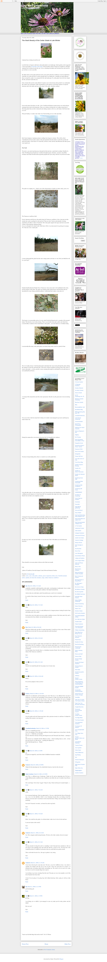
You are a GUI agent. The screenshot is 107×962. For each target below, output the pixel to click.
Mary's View (78, 566)
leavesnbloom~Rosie (80, 555)
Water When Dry (79, 768)
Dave (26, 627)
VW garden (77, 762)
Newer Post (25, 944)
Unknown (27, 765)
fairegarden (77, 453)
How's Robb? (78, 512)
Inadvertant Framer (79, 528)
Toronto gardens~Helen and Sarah (79, 738)
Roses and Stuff (78, 654)
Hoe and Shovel (78, 510)
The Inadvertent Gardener (78, 723)
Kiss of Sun (77, 551)
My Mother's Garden (80, 589)
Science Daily (78, 656)
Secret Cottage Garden (78, 659)
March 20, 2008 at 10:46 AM (36, 676)
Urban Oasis (78, 750)
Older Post (67, 944)
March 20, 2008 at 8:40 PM (37, 765)
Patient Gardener (79, 624)
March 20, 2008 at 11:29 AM (36, 711)
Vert (76, 757)
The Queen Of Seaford (78, 727)
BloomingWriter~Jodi (80, 407)
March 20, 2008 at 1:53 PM (42, 728)
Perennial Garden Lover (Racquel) (79, 627)
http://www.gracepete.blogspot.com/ (80, 523)
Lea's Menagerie (79, 553)
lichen (53, 575)
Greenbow (77, 501)
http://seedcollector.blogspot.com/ (80, 519)
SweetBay (77, 697)
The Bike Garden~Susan (78, 714)
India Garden (78, 530)
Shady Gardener (29, 774)
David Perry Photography (78, 424)
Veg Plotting (78, 754)
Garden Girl (78, 468)
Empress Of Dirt (78, 449)
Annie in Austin (78, 392)
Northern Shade (78, 610)
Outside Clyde (78, 621)
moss (56, 575)
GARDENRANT (78, 492)
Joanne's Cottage (79, 540)
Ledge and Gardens (79, 558)
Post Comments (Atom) (49, 949)
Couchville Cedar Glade (36, 66)
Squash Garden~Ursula (78, 678)
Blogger (61, 959)
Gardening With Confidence (78, 485)
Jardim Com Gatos (79, 537)
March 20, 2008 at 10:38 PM (40, 774)
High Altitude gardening (78, 507)
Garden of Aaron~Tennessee (79, 471)
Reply (26, 600)
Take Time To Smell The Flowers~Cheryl (79, 700)
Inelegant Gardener (79, 533)
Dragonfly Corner (79, 443)
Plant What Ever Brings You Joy (79, 633)
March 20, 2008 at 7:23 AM (34, 586)
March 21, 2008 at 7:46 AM (36, 790)
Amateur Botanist (79, 388)
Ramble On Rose (79, 642)
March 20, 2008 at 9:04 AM (34, 627)
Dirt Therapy (78, 437)
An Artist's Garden (79, 390)
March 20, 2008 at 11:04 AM (37, 693)
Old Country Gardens (80, 613)
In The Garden (78, 525)
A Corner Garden (79, 382)
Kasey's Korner (78, 542)
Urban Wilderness (79, 752)
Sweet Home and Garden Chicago (79, 694)
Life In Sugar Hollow (79, 560)
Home (46, 944)
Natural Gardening (79, 603)
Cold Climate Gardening (78, 418)
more (81, 158)
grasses (44, 575)
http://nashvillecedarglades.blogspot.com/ (80, 515)
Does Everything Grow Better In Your (79, 440)
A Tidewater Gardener (78, 385)
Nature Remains (79, 606)
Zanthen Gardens (79, 772)
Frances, (27, 693)
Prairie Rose (78, 639)
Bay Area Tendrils (79, 402)
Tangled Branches (79, 706)
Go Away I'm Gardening (78, 495)
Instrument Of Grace (80, 535)
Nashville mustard (62, 575)
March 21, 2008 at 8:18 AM (37, 832)
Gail (26, 605)
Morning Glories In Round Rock (79, 580)
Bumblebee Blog (79, 409)
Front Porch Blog (79, 462)
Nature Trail (78, 608)
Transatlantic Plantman (78, 742)
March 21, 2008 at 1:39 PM (36, 896)
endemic (40, 575)
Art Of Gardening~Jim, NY (79, 396)
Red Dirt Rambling (79, 644)
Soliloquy (77, 675)
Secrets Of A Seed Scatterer (79, 663)
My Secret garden (79, 591)
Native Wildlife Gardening (78, 601)
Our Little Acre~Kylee (80, 619)
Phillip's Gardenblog (79, 630)
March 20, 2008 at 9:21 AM (36, 662)
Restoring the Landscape (78, 647)
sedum (46, 577)
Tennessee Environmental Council (78, 710)
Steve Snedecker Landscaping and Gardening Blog (79, 683)
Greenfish (77, 504)
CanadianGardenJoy (30, 728)
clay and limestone (34, 5)
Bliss (76, 404)
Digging (77, 434)
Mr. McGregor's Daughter (78, 584)
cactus (27, 575)
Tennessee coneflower (53, 577)
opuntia (27, 577)
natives (23, 577)
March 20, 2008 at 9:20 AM (36, 638)
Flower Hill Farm (79, 456)
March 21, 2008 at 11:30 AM (37, 862)
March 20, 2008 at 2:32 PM (36, 750)
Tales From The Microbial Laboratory (80, 704)
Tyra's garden (78, 747)
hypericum (49, 575)
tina (26, 586)
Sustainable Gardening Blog (78, 690)
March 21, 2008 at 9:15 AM (36, 842)
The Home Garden (79, 720)
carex (30, 575)
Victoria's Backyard (79, 759)
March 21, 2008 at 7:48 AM (36, 813)
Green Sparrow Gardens (78, 499)
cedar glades (35, 575)
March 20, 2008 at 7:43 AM (36, 605)
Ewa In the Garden (79, 451)
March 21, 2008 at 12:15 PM (34, 886)
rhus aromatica (37, 577)
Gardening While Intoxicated (79, 482)
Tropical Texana (78, 745)
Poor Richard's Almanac (78, 636)
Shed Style (77, 669)
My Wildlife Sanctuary (80, 594)
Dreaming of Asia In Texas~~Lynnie (79, 446)
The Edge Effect (79, 717)
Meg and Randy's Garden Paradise (79, 573)
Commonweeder (79, 421)
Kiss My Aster (78, 548)
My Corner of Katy (79, 587)
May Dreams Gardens (78, 569)
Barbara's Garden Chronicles (79, 399)
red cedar (32, 577)
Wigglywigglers (78, 770)
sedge (43, 577)
